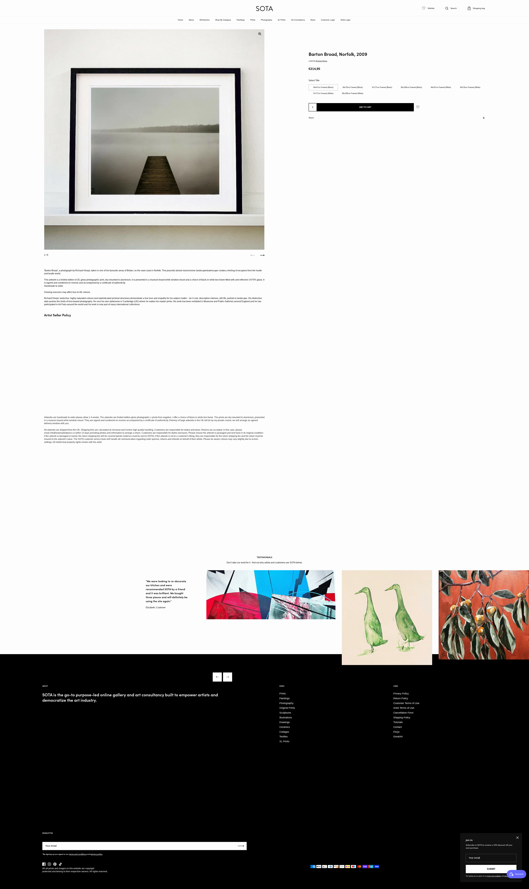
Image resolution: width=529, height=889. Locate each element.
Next (227, 677)
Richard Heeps (321, 61)
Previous (217, 677)
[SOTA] (264, 8)
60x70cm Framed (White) (470, 87)
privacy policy (96, 854)
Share (311, 118)
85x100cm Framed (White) (352, 93)
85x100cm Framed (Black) (411, 87)
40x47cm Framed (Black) (323, 87)
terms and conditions (78, 854)
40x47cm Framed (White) (441, 87)
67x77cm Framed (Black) (382, 87)
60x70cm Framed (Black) (353, 87)
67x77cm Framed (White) (323, 93)
